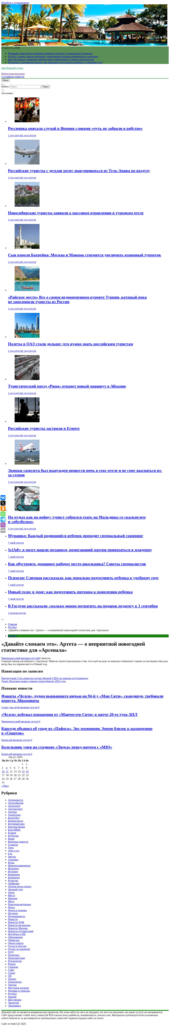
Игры (11, 862)
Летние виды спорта (19, 886)
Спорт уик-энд (9, 707)
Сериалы (13, 967)
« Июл (5, 786)
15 (23, 771)
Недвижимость (16, 916)
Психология (15, 961)
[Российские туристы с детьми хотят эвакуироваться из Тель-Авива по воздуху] (27, 163)
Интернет (13, 868)
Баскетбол (13, 817)
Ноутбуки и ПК (17, 934)
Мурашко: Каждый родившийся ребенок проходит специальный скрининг (50, 53)
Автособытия (15, 803)
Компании (14, 874)
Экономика (14, 1005)
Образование (15, 937)
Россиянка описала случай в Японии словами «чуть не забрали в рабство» (75, 128)
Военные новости (18, 841)
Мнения (12, 898)
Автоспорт (14, 806)
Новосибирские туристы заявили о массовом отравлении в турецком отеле (76, 213)
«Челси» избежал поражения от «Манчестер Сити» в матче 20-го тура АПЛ (69, 714)
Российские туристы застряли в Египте (44, 428)
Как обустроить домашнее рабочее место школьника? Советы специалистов (51, 59)
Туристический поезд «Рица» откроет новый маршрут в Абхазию (67, 386)
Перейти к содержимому (15, 2)
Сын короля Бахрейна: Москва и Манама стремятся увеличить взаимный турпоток (84, 255)
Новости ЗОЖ (16, 922)
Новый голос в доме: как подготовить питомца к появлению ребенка (70, 592)
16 (27, 771)
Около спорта (15, 943)
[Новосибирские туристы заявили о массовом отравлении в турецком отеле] (27, 205)
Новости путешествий (20, 931)
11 (7, 771)
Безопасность (15, 820)
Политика (13, 955)
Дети (11, 847)
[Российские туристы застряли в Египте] (27, 421)
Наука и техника (17, 910)
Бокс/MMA (14, 829)
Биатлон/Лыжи (16, 826)
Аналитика (14, 814)
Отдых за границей (19, 949)
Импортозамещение (19, 865)
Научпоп (13, 913)
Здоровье (13, 859)
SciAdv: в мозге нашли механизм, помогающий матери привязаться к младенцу (53, 56)
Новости (13, 919)
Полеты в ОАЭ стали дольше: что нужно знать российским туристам (70, 344)
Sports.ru (6, 740)
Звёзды (12, 856)
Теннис (12, 978)
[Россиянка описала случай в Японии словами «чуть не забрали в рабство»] (27, 121)
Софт (11, 970)
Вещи (11, 838)
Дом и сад (13, 850)
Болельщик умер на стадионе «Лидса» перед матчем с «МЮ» (56, 747)
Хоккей (12, 996)
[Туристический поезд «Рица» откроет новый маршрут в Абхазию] (27, 379)
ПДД (11, 952)
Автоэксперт (15, 809)
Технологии (15, 981)
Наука (11, 907)
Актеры (12, 812)
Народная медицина (19, 904)
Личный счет (15, 889)
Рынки (12, 964)
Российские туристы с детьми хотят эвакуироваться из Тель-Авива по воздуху (79, 170)
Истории (13, 871)
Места (11, 895)
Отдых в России (17, 946)
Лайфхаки (13, 883)
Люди (11, 892)
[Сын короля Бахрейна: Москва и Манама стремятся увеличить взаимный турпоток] (27, 247)
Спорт (11, 973)
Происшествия (16, 958)
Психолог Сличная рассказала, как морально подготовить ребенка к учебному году (55, 62)
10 (3, 771)
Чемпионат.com (10, 658)
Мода (11, 901)
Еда (10, 853)
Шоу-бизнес (15, 999)
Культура (13, 880)
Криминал (14, 877)
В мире (12, 832)
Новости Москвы (18, 928)
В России (13, 835)
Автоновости (15, 800)
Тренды (12, 984)
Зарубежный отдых (12, 68)
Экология (13, 1002)
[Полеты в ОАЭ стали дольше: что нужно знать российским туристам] (27, 336)
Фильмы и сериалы (19, 990)
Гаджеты (13, 844)
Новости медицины (19, 925)
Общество (13, 940)
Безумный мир (16, 823)
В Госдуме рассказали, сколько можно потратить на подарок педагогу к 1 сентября (83, 606)
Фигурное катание (18, 987)
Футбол (12, 635)
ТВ (9, 975)
